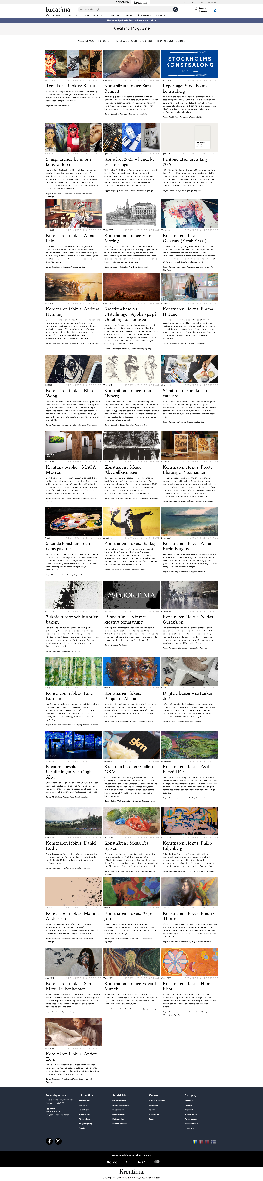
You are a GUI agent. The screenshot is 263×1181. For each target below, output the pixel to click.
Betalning (189, 1101)
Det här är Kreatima (157, 1101)
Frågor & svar (212, 2)
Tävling (152, 1110)
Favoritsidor (84, 1110)
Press (151, 1119)
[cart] (213, 9)
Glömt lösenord (118, 1114)
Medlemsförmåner (119, 1123)
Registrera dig (118, 1110)
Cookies (82, 1128)
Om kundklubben (119, 1101)
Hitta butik (83, 1105)
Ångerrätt (189, 1110)
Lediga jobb (154, 1114)
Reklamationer (191, 1119)
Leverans (188, 1105)
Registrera (203, 11)
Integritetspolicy (85, 1123)
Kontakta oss (189, 2)
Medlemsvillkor (118, 1119)
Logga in (202, 8)
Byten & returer (191, 1114)
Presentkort (190, 1128)
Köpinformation (191, 1123)
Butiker (200, 2)
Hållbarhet (153, 1105)
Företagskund (84, 1119)
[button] (54, 15)
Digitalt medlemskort (121, 1105)
